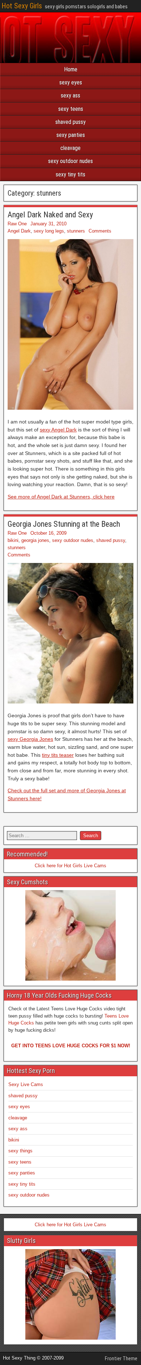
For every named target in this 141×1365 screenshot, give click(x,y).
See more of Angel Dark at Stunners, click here (61, 497)
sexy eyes (70, 82)
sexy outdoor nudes (70, 161)
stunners (76, 231)
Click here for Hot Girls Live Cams (70, 865)
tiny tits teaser (58, 755)
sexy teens (70, 108)
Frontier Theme (121, 1358)
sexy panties (70, 135)
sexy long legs (49, 231)
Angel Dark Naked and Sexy (50, 214)
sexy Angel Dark (58, 430)
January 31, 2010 (48, 223)
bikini (13, 540)
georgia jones (35, 540)
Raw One (17, 223)
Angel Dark (19, 231)
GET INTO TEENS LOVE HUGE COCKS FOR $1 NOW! (70, 1045)
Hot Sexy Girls (21, 5)
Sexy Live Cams (25, 1084)
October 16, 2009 (48, 533)
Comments (100, 231)
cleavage (70, 148)
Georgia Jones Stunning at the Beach (64, 524)
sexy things (20, 1150)
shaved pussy (70, 121)
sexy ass (70, 95)
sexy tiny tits (70, 174)
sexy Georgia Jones (30, 739)
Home (70, 69)
